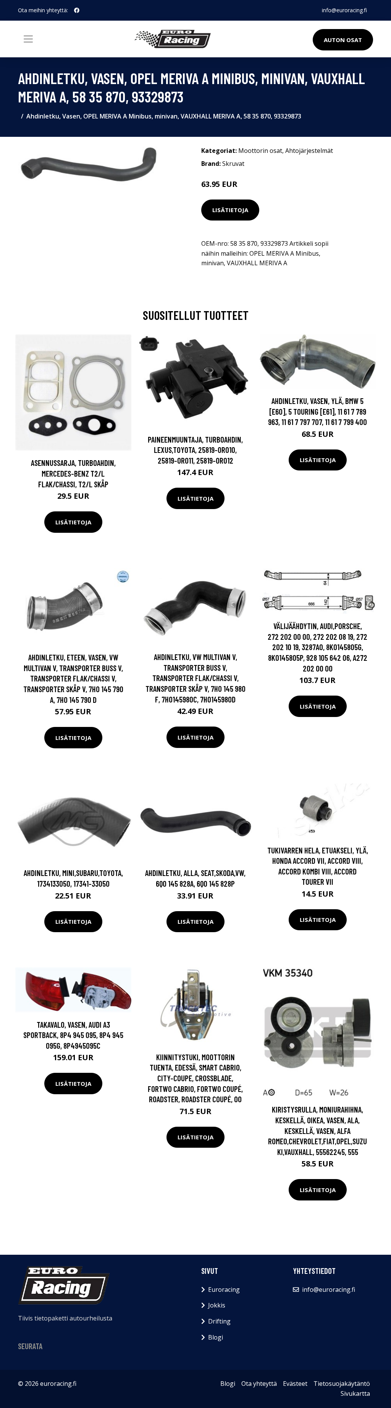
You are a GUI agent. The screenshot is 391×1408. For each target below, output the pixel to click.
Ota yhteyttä (259, 1383)
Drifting (219, 1321)
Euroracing (224, 1289)
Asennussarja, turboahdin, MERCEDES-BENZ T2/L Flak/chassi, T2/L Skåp (73, 473)
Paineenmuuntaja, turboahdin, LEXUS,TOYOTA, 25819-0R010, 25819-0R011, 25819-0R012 (195, 450)
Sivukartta (355, 1393)
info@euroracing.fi (344, 10)
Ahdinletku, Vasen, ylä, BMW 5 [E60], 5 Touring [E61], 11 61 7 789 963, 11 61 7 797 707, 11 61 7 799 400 (317, 411)
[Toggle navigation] (28, 39)
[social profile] (76, 10)
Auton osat (343, 40)
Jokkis (216, 1305)
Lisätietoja (230, 210)
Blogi (215, 1337)
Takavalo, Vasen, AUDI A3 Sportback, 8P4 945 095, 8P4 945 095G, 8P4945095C (73, 1035)
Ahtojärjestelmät (309, 150)
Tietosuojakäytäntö (341, 1383)
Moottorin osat (260, 150)
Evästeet (295, 1383)
